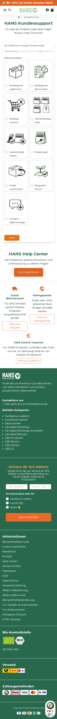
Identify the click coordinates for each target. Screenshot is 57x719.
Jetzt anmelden (28, 517)
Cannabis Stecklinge (17, 427)
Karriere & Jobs (11, 566)
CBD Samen (12, 445)
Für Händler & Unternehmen (20, 604)
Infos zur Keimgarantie (42, 319)
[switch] (50, 714)
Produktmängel (41, 152)
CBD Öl (9, 448)
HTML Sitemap (11, 619)
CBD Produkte (14, 438)
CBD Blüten (12, 441)
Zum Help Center (28, 272)
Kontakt (7, 556)
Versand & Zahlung (14, 585)
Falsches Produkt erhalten (17, 154)
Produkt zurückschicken (16, 187)
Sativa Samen (13, 423)
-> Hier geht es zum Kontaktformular (25, 404)
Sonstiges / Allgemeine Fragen (17, 221)
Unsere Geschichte (14, 546)
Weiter (12, 238)
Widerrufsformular (14, 595)
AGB (5, 575)
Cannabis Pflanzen (16, 434)
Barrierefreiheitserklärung (18, 600)
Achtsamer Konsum (14, 614)
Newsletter (9, 551)
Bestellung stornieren (14, 121)
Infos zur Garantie (28, 360)
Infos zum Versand (15, 326)
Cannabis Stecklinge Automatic (24, 430)
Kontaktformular (31, 17)
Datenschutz (10, 580)
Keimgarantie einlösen (40, 187)
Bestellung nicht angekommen (16, 87)
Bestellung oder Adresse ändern (41, 87)
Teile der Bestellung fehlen (43, 121)
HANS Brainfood (37, 708)
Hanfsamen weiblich (17, 416)
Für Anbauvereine (13, 609)
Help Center (9, 561)
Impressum (9, 571)
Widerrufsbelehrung (15, 590)
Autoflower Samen (16, 419)
